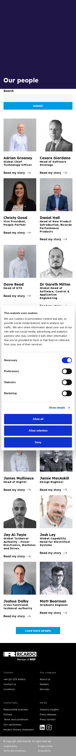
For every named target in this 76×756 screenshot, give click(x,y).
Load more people (38, 630)
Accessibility (44, 750)
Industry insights (49, 709)
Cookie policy (10, 746)
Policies (8, 714)
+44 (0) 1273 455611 (15, 679)
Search (9, 91)
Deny (38, 442)
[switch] (67, 371)
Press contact (47, 719)
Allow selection (38, 430)
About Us (45, 679)
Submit (38, 106)
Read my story (14, 173)
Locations (9, 689)
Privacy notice (45, 746)
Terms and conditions (16, 719)
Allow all (38, 418)
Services (44, 689)
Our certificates (12, 724)
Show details (57, 407)
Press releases (48, 714)
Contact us (10, 684)
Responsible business (16, 709)
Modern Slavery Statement (19, 729)
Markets (44, 684)
